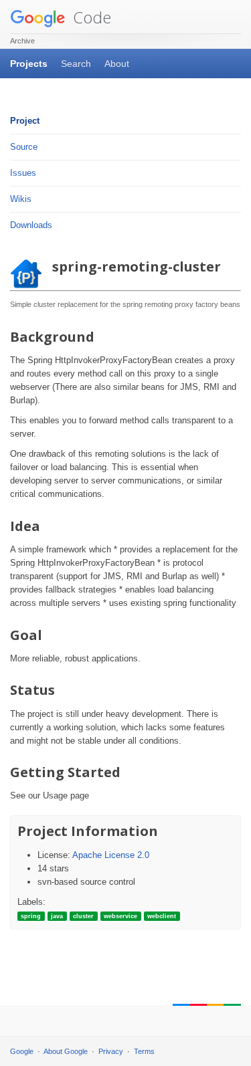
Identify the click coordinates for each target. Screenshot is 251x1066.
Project (24, 121)
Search (76, 63)
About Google (66, 1051)
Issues (23, 173)
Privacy (110, 1051)
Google (21, 1051)
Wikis (20, 199)
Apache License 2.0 (110, 855)
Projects (29, 63)
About (116, 63)
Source (23, 147)
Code (90, 17)
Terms (144, 1051)
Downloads (31, 225)
